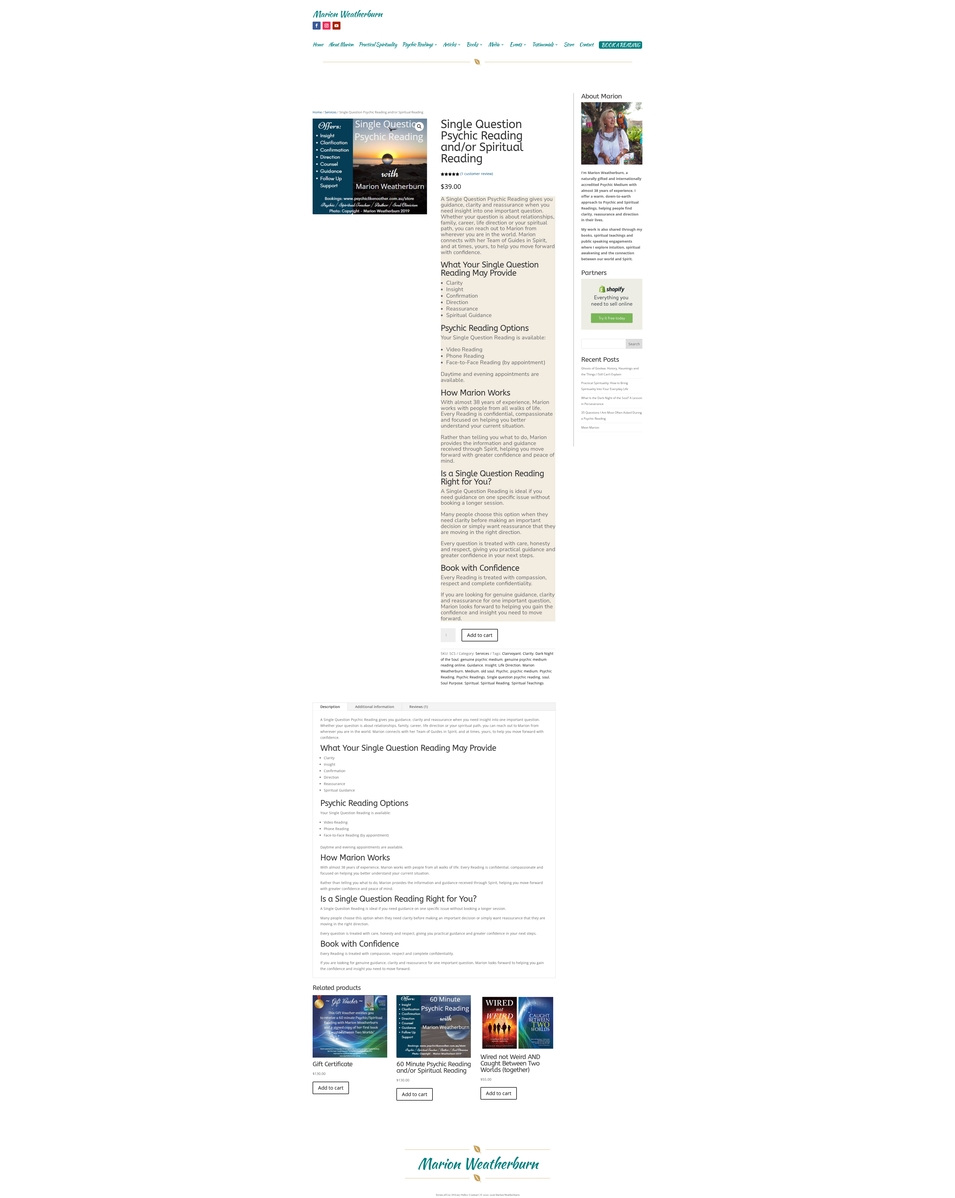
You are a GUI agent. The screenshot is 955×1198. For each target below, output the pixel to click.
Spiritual (472, 683)
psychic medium (524, 671)
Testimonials (542, 45)
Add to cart (479, 635)
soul (545, 677)
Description (330, 706)
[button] (419, 126)
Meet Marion (590, 427)
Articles (449, 45)
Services (330, 112)
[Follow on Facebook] (317, 26)
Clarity (528, 653)
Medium (472, 671)
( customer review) (476, 173)
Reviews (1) (418, 706)
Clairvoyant (511, 653)
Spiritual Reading (495, 683)
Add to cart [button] (330, 1087)
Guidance (475, 665)
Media (493, 45)
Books (472, 45)
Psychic (502, 671)
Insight (490, 665)
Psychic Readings (417, 45)
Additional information (374, 706)
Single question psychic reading (513, 677)
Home (318, 45)
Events (516, 45)
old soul (487, 671)
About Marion (341, 45)
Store (569, 45)
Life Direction (509, 665)
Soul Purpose (452, 683)
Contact (586, 45)
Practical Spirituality (378, 45)
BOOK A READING (620, 44)
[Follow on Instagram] (327, 26)
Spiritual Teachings (528, 683)
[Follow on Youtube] (336, 26)
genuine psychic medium (482, 659)
